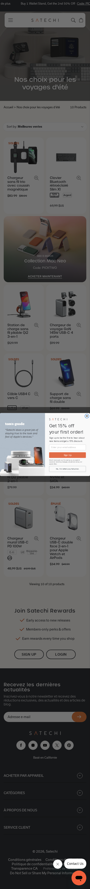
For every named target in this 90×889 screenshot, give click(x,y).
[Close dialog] (87, 416)
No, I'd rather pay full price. (67, 469)
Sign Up (68, 455)
